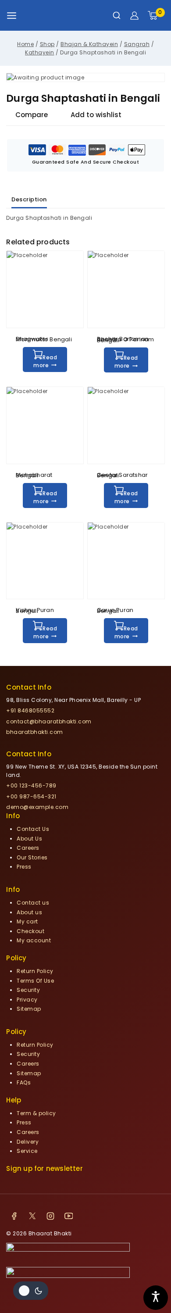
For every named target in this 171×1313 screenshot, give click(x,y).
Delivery (28, 1141)
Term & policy (36, 1113)
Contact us (33, 902)
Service (27, 1151)
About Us (29, 838)
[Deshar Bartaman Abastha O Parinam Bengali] (126, 289)
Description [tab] (29, 199)
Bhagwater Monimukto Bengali (43, 339)
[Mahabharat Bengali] (45, 425)
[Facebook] (14, 1216)
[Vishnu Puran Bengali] (45, 561)
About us (29, 912)
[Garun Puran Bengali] (126, 561)
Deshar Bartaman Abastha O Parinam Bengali (125, 339)
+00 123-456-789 (31, 785)
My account (34, 940)
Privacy (27, 999)
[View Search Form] (116, 15)
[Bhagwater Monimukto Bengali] (45, 289)
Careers (28, 847)
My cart (27, 921)
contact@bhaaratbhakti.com (49, 721)
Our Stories (32, 857)
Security (28, 990)
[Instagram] (50, 1216)
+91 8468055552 (30, 710)
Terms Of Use (35, 980)
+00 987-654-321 (31, 796)
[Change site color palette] (30, 1290)
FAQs (24, 1082)
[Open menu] (11, 15)
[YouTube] (69, 1216)
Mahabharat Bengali (34, 475)
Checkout (30, 931)
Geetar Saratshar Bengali (122, 475)
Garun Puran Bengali (115, 610)
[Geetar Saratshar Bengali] (126, 425)
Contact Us (33, 829)
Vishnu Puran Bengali (34, 610)
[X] (32, 1216)
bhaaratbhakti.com (34, 732)
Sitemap (29, 1008)
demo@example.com (37, 807)
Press (24, 866)
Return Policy (35, 971)
